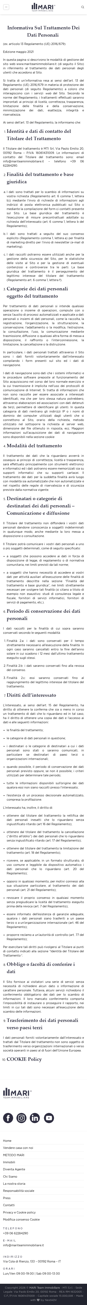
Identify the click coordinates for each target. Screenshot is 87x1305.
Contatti (9, 1205)
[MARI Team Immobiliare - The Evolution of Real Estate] (43, 7)
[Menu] (6, 7)
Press (7, 1198)
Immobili (9, 1162)
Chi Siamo (10, 1176)
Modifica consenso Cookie (21, 1219)
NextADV (51, 1300)
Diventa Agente (14, 1169)
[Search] (82, 7)
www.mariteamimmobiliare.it (36, 63)
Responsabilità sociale (18, 1190)
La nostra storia (14, 1183)
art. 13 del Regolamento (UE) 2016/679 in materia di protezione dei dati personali (43, 85)
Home (7, 1140)
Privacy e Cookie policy (19, 1212)
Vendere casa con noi (18, 1147)
